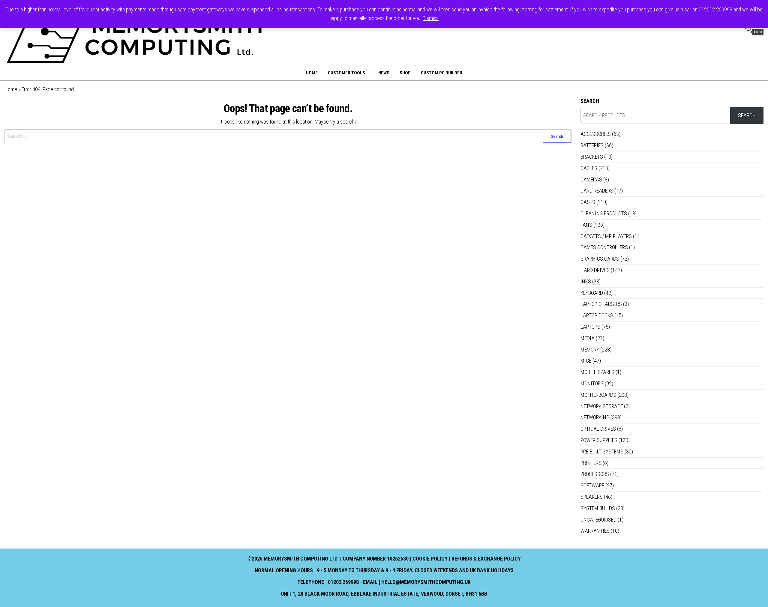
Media (587, 338)
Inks (585, 281)
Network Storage (601, 406)
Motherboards (598, 395)
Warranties (595, 531)
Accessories (595, 134)
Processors (594, 474)
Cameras (591, 179)
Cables (588, 168)
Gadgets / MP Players (606, 236)
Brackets (591, 157)
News (383, 73)
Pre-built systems (601, 451)
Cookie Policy (430, 558)
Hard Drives (595, 270)
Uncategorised (598, 519)
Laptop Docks (596, 315)
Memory (589, 349)
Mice (585, 360)
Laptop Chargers (601, 304)
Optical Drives (598, 429)
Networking (594, 417)
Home (312, 73)
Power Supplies (598, 440)
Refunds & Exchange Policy (486, 558)
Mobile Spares (597, 372)
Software (592, 485)
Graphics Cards (599, 259)
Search (589, 101)
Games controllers (604, 247)
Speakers (591, 497)
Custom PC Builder (441, 73)
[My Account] (736, 31)
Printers (591, 463)
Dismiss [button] (431, 18)
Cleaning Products (603, 213)
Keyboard (591, 293)
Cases (587, 202)
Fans (586, 225)
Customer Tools (346, 73)
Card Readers (596, 190)
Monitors (592, 383)
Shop (405, 73)
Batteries (592, 145)
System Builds (597, 508)
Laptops (590, 327)
